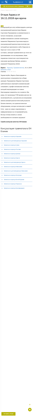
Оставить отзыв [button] (8, 413)
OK (27, 6)
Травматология (18, 68)
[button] (30, 404)
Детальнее (21, 6)
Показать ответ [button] (6, 70)
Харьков (10, 68)
